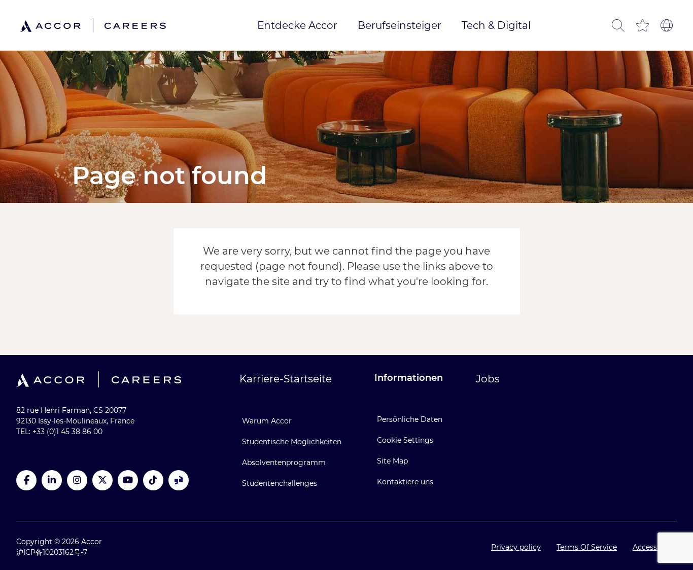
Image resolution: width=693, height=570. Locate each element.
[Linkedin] (52, 480)
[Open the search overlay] (618, 25)
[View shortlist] (642, 25)
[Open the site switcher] (667, 25)
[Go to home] (93, 25)
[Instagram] (77, 480)
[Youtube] (128, 480)
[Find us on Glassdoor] (178, 480)
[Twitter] (102, 480)
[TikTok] (153, 480)
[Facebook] (26, 480)
